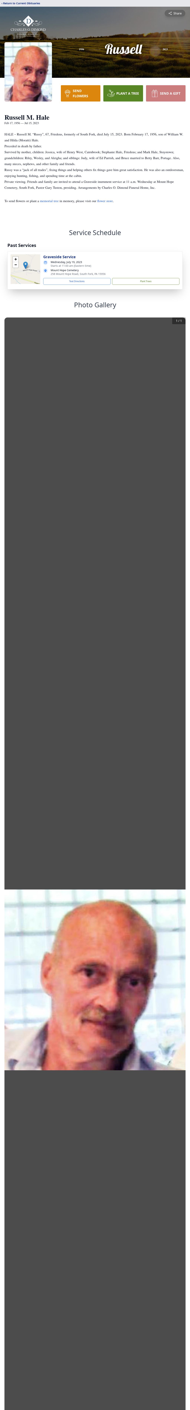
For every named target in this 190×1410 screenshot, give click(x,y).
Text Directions (77, 281)
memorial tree (49, 201)
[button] (25, 265)
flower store (105, 201)
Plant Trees (146, 281)
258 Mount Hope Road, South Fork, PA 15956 (78, 274)
